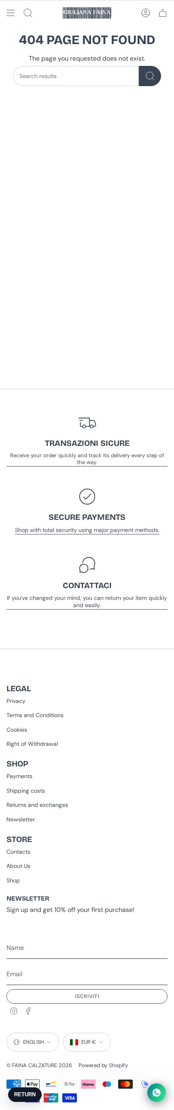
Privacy (15, 701)
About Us (18, 865)
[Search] (150, 76)
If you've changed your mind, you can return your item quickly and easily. (87, 601)
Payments (19, 776)
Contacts (18, 851)
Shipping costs (25, 790)
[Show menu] (10, 13)
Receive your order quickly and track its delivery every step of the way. (87, 459)
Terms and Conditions (35, 715)
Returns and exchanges (37, 804)
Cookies (16, 729)
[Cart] (162, 13)
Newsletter (20, 819)
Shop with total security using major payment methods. (87, 530)
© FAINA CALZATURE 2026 (39, 1065)
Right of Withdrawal (32, 743)
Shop (13, 880)
